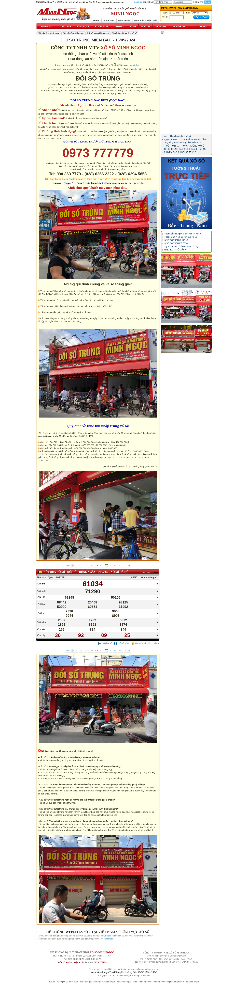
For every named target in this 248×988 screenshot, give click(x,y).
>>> (120, 565)
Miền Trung (124, 20)
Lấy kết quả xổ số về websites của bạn (181, 246)
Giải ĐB (41, 583)
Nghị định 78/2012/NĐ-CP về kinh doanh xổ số (184, 139)
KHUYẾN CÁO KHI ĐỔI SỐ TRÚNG (179, 152)
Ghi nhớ (199, 2)
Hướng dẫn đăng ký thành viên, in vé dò (182, 234)
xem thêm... (109, 939)
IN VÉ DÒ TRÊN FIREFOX (176, 243)
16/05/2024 (59, 577)
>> (115, 565)
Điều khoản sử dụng (98, 969)
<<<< (68, 565)
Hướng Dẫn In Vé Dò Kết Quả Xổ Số (180, 237)
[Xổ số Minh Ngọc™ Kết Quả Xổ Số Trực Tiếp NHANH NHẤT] (63, 14)
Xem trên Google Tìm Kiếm (105, 972)
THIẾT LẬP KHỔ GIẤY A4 (175, 250)
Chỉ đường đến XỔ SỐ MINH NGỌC (139, 972)
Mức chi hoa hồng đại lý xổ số (177, 136)
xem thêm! (134, 65)
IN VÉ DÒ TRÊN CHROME (176, 240)
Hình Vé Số (140, 643)
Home (96, 20)
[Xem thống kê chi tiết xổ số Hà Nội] (156, 571)
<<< (75, 565)
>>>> (127, 565)
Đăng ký (138, 2)
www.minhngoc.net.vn (149, 969)
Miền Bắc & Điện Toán (145, 20)
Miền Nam (109, 20)
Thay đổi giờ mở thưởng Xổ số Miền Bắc (182, 142)
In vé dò (155, 643)
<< (81, 565)
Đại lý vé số (107, 643)
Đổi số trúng (124, 643)
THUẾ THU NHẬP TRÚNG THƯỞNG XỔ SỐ (183, 146)
